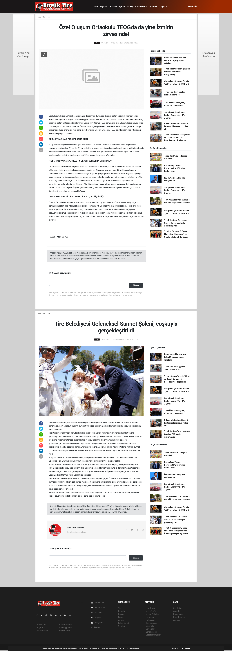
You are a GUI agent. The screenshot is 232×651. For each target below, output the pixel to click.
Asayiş (130, 6)
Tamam (186, 648)
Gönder (136, 285)
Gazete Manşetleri (153, 635)
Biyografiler (178, 614)
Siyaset (113, 6)
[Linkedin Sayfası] (57, 615)
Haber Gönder (64, 630)
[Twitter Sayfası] (42, 615)
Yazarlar (98, 613)
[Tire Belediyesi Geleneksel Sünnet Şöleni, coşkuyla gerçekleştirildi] (91, 381)
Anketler (176, 611)
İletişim (97, 627)
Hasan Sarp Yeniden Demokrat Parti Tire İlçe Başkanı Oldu (174, 168)
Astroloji (176, 620)
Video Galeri (99, 608)
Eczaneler (150, 617)
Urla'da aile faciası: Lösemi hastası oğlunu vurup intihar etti (176, 126)
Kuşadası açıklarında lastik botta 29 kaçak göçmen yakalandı (176, 60)
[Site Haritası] (66, 615)
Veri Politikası (42, 630)
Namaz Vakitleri (152, 614)
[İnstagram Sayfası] (47, 615)
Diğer (162, 6)
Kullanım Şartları (65, 625)
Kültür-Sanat (141, 6)
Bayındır (104, 6)
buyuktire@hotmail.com (77, 532)
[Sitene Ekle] (71, 615)
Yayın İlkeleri (42, 627)
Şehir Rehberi (151, 632)
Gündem (153, 6)
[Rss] (61, 615)
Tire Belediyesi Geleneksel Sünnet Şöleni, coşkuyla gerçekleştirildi (175, 223)
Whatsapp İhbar (65, 627)
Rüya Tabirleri (178, 617)
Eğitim (122, 6)
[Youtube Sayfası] (52, 615)
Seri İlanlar (150, 629)
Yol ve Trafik (151, 611)
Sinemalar (150, 626)
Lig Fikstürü (150, 620)
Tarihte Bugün (151, 623)
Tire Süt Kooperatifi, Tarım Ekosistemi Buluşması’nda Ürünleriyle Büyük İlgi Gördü (176, 234)
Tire (96, 6)
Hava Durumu (151, 608)
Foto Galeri (99, 603)
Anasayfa (41, 17)
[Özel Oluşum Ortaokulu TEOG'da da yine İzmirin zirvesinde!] (91, 79)
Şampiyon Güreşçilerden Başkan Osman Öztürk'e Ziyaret (175, 115)
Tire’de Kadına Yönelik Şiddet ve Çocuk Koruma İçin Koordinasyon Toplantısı (177, 137)
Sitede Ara (177, 608)
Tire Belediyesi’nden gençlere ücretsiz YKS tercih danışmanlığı (177, 72)
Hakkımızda (41, 625)
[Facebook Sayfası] (38, 615)
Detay (176, 648)
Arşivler (97, 618)
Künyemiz (98, 623)
